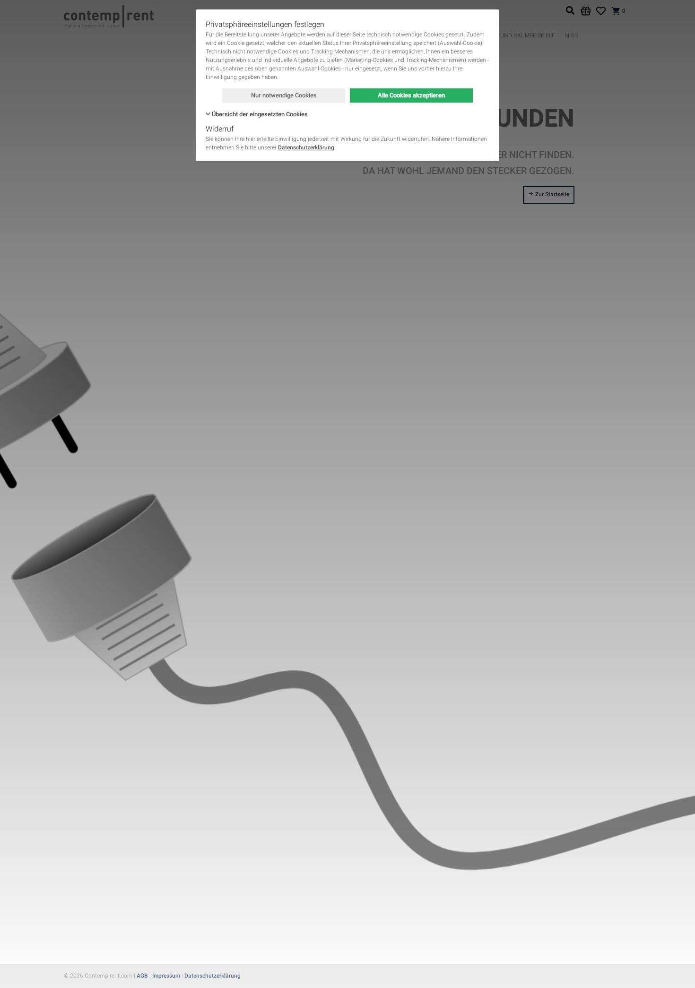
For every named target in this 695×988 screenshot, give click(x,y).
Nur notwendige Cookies (284, 95)
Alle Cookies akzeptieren (411, 95)
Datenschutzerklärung (306, 147)
